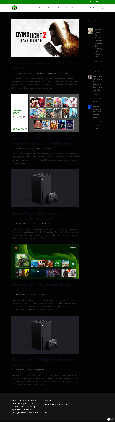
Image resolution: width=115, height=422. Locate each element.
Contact (93, 8)
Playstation (59, 73)
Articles (49, 8)
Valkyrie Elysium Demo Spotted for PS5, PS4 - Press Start (95, 148)
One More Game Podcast (68, 8)
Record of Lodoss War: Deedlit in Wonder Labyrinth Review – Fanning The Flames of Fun (99, 43)
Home (41, 8)
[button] (110, 419)
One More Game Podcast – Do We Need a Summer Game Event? (95, 177)
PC (53, 73)
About (84, 8)
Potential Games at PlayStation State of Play (98, 111)
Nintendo (48, 73)
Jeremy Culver (19, 73)
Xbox (67, 73)
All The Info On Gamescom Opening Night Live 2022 (95, 156)
